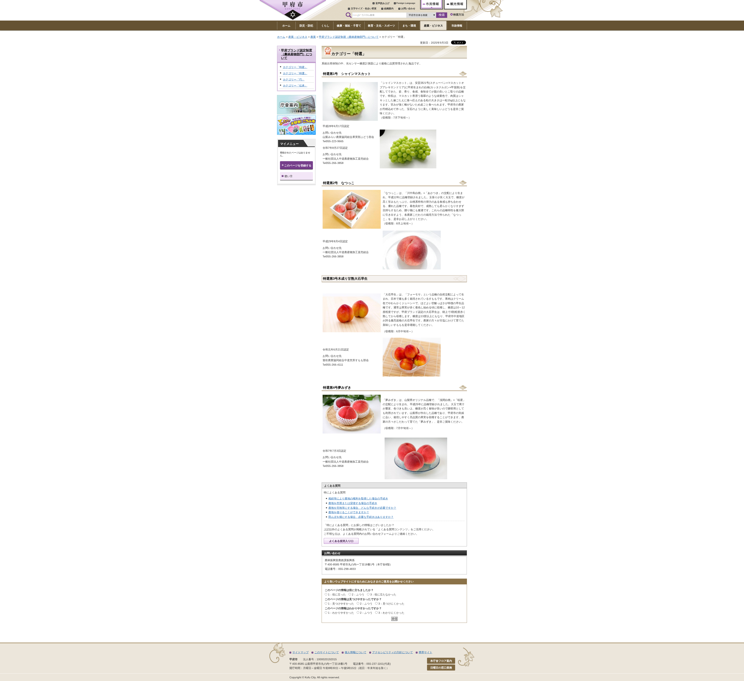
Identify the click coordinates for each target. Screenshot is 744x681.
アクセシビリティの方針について (392, 652)
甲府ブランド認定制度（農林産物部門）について (349, 36)
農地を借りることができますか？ (348, 512)
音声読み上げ (382, 3)
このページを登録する (297, 165)
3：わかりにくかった (391, 612)
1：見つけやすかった (341, 603)
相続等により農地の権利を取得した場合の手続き (358, 498)
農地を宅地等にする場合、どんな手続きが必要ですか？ (362, 507)
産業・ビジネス (297, 36)
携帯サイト (425, 652)
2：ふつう (358, 594)
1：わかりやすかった (341, 612)
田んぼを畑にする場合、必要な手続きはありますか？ (361, 516)
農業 (313, 36)
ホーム (281, 36)
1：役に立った (337, 594)
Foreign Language (405, 3)
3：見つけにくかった (391, 603)
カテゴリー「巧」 (294, 79)
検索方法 (458, 14)
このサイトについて (326, 652)
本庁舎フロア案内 (441, 660)
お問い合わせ (408, 8)
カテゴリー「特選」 (295, 73)
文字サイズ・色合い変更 (363, 8)
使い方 (288, 176)
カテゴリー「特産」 (295, 67)
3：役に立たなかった (383, 594)
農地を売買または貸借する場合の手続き (352, 503)
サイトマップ (300, 652)
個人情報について (355, 652)
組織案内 (389, 8)
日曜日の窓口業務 (441, 667)
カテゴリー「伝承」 (295, 85)
